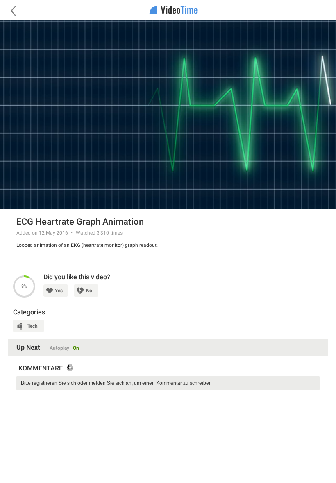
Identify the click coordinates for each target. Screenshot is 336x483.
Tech (32, 326)
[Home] (168, 10)
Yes (59, 290)
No (89, 290)
